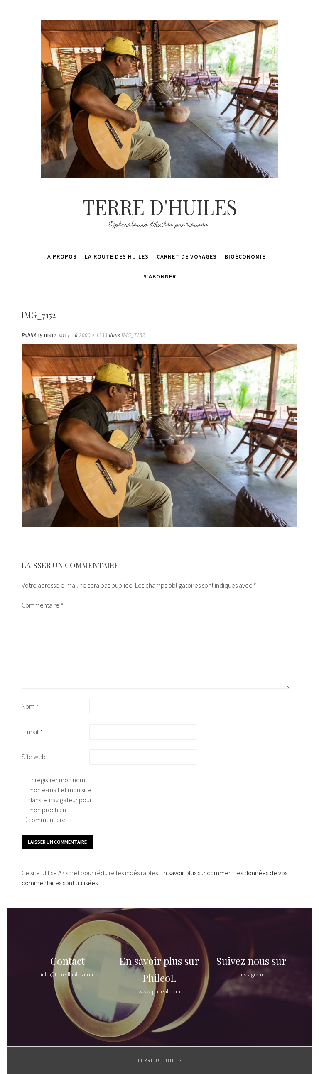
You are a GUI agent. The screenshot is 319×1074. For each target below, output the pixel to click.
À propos (62, 256)
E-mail (32, 731)
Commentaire (43, 605)
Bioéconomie (245, 256)
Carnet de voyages (187, 256)
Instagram (251, 974)
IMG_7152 (133, 335)
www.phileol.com (159, 991)
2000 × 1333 (93, 335)
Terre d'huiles (159, 206)
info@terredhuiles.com (68, 974)
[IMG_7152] (159, 525)
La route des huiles (117, 256)
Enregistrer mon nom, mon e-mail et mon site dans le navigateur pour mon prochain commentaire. (60, 800)
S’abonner (159, 276)
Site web (34, 756)
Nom (30, 706)
